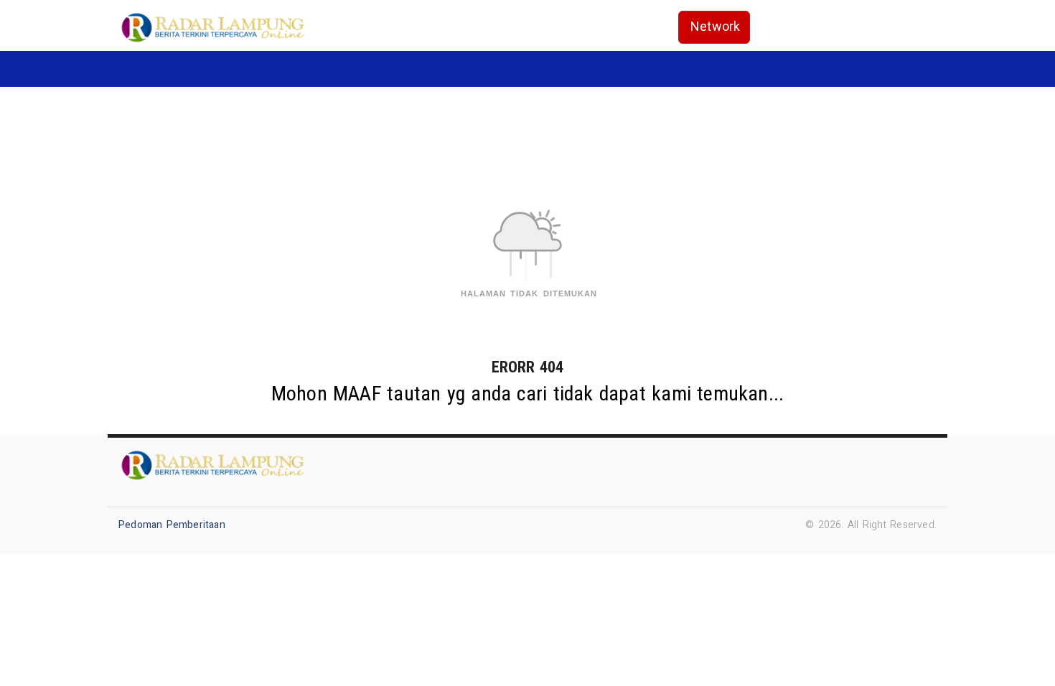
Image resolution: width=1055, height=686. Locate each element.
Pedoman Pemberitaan (171, 524)
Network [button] (715, 27)
